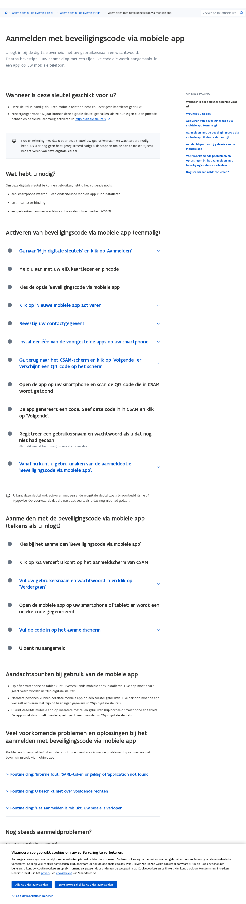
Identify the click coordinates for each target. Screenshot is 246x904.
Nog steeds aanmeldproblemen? (207, 172)
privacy (45, 873)
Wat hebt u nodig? (198, 113)
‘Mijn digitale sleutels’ (90, 119)
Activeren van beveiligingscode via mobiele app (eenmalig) (209, 123)
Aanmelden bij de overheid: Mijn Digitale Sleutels (82, 13)
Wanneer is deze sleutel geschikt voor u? (211, 104)
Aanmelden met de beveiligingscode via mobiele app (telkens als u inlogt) (212, 134)
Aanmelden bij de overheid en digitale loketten (34, 13)
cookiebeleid (64, 873)
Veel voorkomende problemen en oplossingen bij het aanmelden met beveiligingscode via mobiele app (209, 160)
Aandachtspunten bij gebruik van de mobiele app (210, 146)
